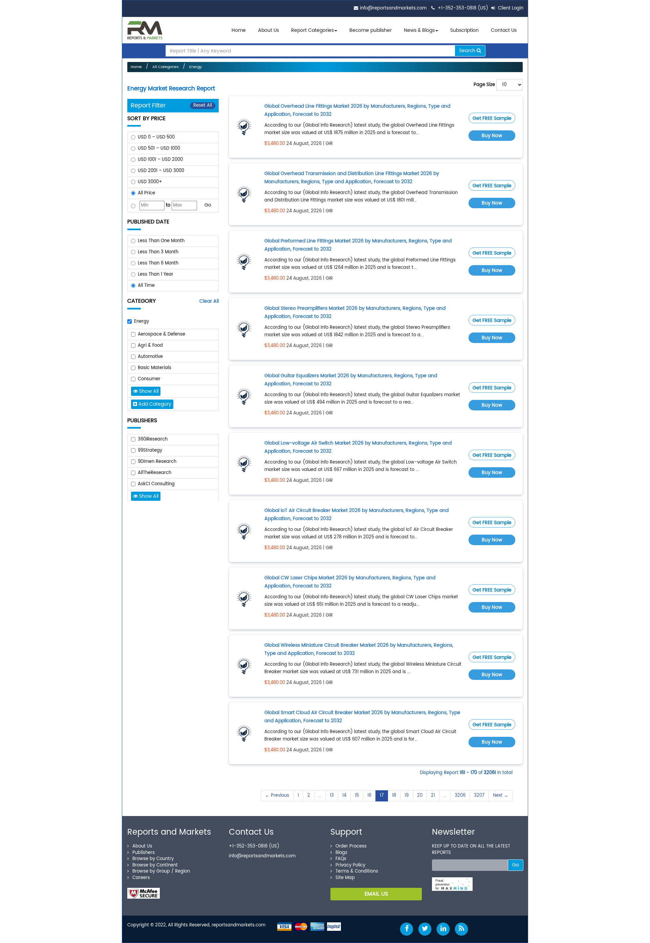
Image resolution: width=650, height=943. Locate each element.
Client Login (510, 8)
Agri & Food (150, 345)
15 (357, 795)
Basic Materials (154, 367)
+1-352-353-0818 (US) (463, 8)
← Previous (277, 795)
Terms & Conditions (356, 871)
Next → (500, 795)
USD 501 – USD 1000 (159, 148)
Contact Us (504, 30)
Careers (141, 877)
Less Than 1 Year (155, 274)
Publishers (143, 852)
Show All (148, 391)
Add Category (154, 404)
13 (332, 795)
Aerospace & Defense (161, 334)
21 (433, 795)
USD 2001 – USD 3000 (161, 170)
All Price (146, 193)
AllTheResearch (154, 472)
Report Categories (312, 30)
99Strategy (150, 450)
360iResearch (153, 439)
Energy (195, 67)
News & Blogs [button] (419, 30)
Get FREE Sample (492, 118)
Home (239, 30)
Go (207, 205)
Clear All (209, 301)
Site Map (345, 877)
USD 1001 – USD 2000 (160, 159)
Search (468, 51)
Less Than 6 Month (158, 263)
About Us (268, 30)
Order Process (351, 846)
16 (369, 795)
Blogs (341, 852)
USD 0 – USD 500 (156, 137)
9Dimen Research (157, 461)
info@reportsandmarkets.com (393, 8)
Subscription (464, 30)
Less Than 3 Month (158, 252)
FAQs (340, 858)
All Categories (165, 67)
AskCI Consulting (156, 484)
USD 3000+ (150, 182)
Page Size (484, 84)
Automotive (150, 356)
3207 (479, 795)
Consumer (149, 379)
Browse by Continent (155, 865)
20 (419, 795)
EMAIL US (376, 894)
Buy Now (492, 136)
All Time (146, 285)
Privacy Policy (350, 865)
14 (344, 795)
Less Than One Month (161, 240)
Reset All (202, 105)
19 (407, 795)
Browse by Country (153, 858)
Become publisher (370, 30)
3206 (460, 795)
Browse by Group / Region (161, 871)
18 (394, 795)
